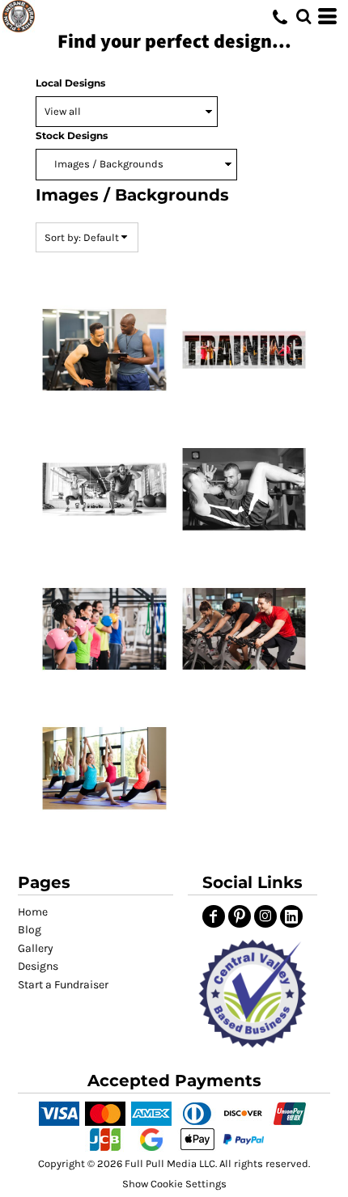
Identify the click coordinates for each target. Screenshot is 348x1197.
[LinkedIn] (291, 916)
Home (33, 912)
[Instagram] (265, 916)
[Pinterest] (239, 916)
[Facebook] (213, 916)
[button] (253, 993)
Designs (38, 966)
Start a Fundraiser (63, 985)
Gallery (35, 948)
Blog (29, 930)
